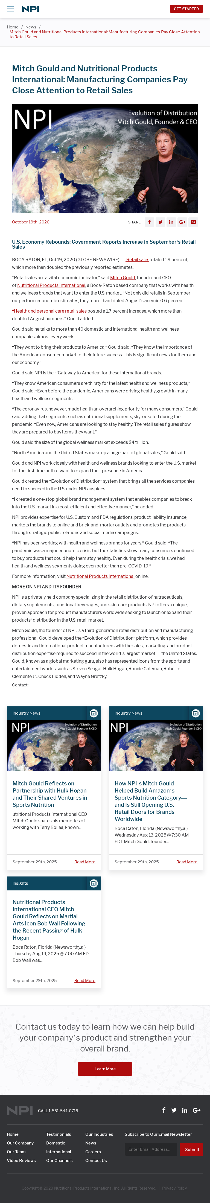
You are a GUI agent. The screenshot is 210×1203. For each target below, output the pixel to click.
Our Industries (99, 1134)
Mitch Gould (122, 277)
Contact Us (96, 1160)
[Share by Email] (193, 222)
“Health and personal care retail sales (49, 311)
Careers (93, 1151)
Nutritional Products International (51, 285)
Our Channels (59, 1160)
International (58, 1151)
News (30, 27)
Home (13, 27)
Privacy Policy (174, 1188)
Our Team (16, 1151)
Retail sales (137, 259)
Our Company (20, 1143)
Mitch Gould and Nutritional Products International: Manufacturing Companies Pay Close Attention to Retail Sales (105, 34)
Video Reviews (21, 1160)
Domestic (55, 1143)
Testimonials (58, 1134)
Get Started (186, 9)
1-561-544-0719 (63, 1111)
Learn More (105, 1069)
